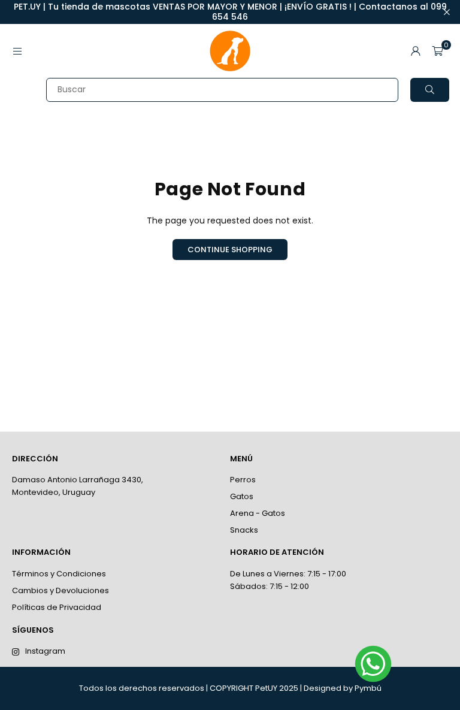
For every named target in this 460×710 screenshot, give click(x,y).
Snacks (244, 530)
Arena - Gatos (257, 513)
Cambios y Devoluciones (60, 590)
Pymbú (368, 688)
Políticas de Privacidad (56, 607)
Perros (243, 479)
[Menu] (17, 51)
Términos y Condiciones (59, 573)
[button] (437, 51)
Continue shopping (230, 249)
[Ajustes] (415, 51)
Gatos (241, 496)
